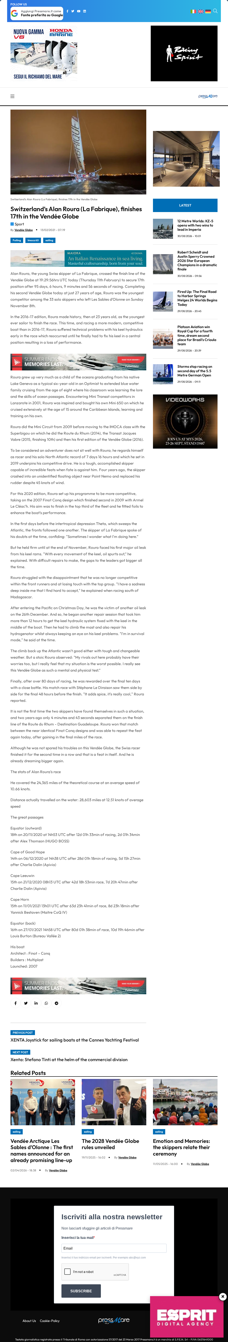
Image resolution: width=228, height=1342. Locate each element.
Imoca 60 (33, 240)
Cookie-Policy (50, 1321)
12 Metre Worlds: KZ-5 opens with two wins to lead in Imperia (195, 225)
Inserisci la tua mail (77, 1238)
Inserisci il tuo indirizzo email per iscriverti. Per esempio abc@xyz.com (103, 1257)
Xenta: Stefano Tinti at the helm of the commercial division (69, 1059)
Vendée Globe (23, 230)
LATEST (185, 205)
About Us (29, 1321)
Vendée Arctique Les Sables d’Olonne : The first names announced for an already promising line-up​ (41, 1150)
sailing (49, 240)
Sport (19, 224)
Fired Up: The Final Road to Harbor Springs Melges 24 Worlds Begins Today (197, 298)
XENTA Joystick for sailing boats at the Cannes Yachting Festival (74, 1040)
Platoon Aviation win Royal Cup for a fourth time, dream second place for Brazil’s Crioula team (196, 335)
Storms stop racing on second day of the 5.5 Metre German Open (194, 370)
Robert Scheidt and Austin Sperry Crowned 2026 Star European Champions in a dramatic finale (197, 261)
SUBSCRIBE (81, 1291)
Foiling (17, 240)
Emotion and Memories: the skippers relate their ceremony (181, 1147)
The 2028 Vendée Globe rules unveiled (110, 1144)
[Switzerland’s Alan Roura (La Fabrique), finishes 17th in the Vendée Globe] (36, 1003)
